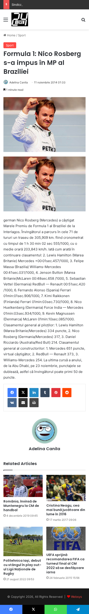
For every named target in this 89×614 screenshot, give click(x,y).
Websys (76, 596)
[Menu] (5, 21)
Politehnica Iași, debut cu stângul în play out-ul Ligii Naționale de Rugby (22, 567)
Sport (22, 35)
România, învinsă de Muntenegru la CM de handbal (21, 505)
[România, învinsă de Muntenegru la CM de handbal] (23, 486)
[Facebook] (12, 392)
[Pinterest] (55, 392)
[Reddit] (66, 392)
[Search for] (83, 21)
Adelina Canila (18, 82)
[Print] (34, 402)
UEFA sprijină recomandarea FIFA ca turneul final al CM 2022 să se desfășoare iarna (65, 563)
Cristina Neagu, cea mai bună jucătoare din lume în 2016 (65, 509)
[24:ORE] (19, 19)
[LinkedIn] (34, 392)
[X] (23, 392)
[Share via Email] (23, 402)
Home (11, 35)
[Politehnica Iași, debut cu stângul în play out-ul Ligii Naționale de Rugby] (23, 541)
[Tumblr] (45, 392)
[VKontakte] (12, 402)
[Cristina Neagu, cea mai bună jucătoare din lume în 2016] (66, 488)
